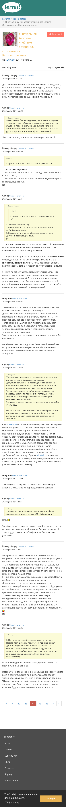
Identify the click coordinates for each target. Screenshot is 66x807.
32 (19, 703)
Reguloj (8, 774)
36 (47, 703)
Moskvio (41, 455)
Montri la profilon (26, 75)
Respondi (56, 34)
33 (26, 703)
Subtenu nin (11, 755)
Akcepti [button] (51, 798)
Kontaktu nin (11, 780)
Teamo (8, 749)
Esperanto (9, 736)
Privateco (9, 768)
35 (40, 703)
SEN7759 (10, 59)
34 (33, 703)
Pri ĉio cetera (19, 18)
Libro (7, 761)
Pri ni (7, 743)
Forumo (6, 18)
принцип (12, 424)
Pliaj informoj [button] (12, 802)
